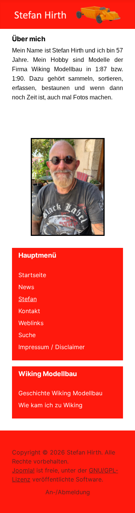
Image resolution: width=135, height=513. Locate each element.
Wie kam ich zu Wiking (50, 405)
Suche (27, 335)
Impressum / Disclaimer (51, 347)
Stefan (27, 299)
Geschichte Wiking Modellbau (60, 393)
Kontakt (29, 311)
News (26, 287)
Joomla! (23, 470)
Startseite (32, 275)
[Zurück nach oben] (122, 499)
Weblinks (31, 323)
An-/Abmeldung (67, 492)
